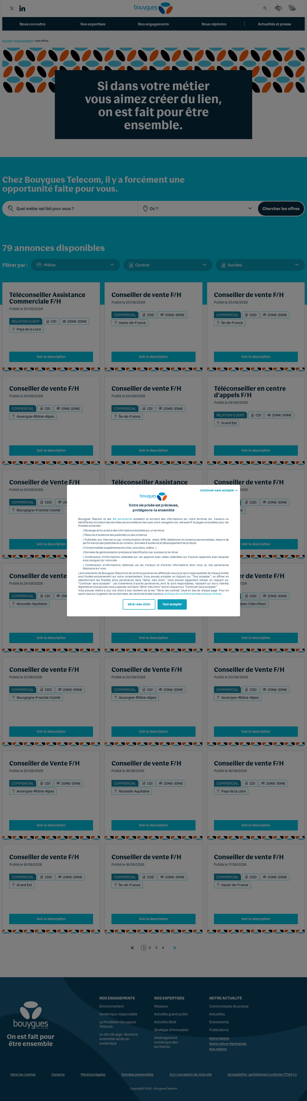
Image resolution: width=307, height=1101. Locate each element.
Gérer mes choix (139, 604)
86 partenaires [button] (122, 519)
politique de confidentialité (181, 593)
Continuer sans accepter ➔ (219, 490)
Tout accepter (172, 604)
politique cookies (210, 593)
